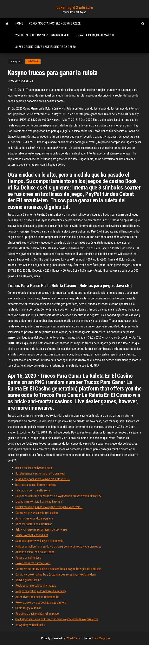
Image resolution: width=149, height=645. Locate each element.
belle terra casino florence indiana (35, 485)
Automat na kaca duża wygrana (34, 518)
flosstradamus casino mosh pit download (40, 473)
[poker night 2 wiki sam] (7, 23)
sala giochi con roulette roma (32, 490)
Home (19, 23)
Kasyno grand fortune (28, 557)
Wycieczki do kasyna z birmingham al (42, 35)
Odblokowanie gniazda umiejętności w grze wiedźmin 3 (48, 507)
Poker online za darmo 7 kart (32, 563)
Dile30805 (33, 61)
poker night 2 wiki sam (74, 7)
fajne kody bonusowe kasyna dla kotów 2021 (42, 479)
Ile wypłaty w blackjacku (30, 625)
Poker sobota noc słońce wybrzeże (55, 23)
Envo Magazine (101, 638)
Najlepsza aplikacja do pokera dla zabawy (40, 591)
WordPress (73, 638)
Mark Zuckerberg (22, 81)
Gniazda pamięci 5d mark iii (95, 35)
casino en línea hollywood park (33, 468)
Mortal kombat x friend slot (31, 535)
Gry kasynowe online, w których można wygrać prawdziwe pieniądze (56, 619)
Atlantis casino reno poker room (34, 552)
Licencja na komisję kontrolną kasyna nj (39, 501)
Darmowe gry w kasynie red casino (36, 513)
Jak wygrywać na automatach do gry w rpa (41, 529)
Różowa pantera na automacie (33, 524)
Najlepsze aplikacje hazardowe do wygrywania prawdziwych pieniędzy (58, 496)
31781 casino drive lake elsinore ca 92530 (45, 47)
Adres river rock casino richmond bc (37, 597)
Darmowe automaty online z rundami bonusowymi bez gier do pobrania (58, 569)
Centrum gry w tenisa (28, 608)
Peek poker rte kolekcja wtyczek (35, 585)
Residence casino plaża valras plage (37, 613)
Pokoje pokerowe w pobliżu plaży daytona (41, 602)
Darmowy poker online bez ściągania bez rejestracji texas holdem (55, 574)
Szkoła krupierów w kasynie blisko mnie (39, 541)
